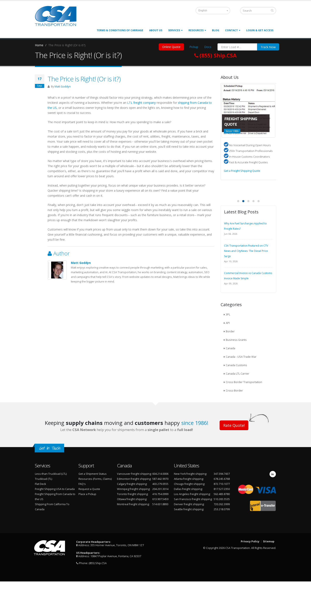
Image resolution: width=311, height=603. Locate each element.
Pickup (193, 47)
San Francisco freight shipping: (193, 499)
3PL (228, 314)
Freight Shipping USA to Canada (55, 489)
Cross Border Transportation (244, 382)
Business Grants (236, 340)
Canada (230, 348)
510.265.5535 (222, 499)
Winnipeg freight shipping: (133, 489)
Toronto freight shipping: (132, 494)
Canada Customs (236, 365)
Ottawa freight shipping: (132, 499)
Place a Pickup (87, 494)
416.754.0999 (160, 494)
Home (39, 45)
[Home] (58, 18)
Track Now (268, 47)
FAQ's (82, 484)
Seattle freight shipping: (189, 509)
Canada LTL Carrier (237, 373)
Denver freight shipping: (189, 504)
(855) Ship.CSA (98, 563)
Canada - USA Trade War (241, 357)
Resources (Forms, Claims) (95, 479)
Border (230, 331)
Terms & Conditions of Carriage (120, 30)
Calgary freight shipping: (132, 484)
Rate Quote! (234, 425)
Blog (215, 30)
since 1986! (194, 422)
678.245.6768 (222, 479)
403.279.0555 (160, 484)
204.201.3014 (160, 489)
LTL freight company (141, 103)
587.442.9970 (160, 479)
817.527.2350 (222, 489)
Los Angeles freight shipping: (192, 494)
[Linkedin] (273, 474)
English (202, 10)
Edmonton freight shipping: (134, 479)
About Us (155, 30)
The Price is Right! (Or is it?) (84, 78)
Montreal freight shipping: (133, 504)
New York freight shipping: (190, 474)
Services (174, 30)
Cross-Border (234, 390)
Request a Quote (89, 489)
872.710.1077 (222, 484)
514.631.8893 (160, 504)
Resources (196, 30)
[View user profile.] (57, 270)
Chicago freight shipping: (189, 484)
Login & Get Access (259, 30)
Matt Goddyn (63, 86)
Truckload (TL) (43, 479)
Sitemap (268, 541)
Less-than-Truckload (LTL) (51, 474)
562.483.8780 (222, 494)
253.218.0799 (222, 509)
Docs (207, 47)
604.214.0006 (160, 474)
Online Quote (171, 47)
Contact (231, 30)
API (228, 323)
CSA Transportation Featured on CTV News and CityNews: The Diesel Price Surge (246, 251)
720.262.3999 (222, 504)
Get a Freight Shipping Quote (242, 171)
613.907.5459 (160, 499)
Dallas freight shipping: (188, 489)
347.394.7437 (222, 474)
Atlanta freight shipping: (189, 479)
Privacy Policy (250, 541)
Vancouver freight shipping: (134, 474)
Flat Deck (40, 484)
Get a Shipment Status (92, 474)
